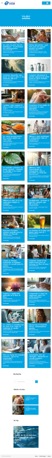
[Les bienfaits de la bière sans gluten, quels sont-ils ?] (39, 222)
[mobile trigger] (2, 3)
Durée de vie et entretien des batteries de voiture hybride (25, 437)
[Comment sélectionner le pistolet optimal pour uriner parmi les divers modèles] (39, 66)
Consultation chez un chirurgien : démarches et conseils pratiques (38, 356)
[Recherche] (44, 3)
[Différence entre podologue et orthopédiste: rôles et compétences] (39, 127)
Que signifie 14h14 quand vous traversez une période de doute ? (31, 409)
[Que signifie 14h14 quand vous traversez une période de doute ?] (18, 410)
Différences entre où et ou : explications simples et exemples (13, 202)
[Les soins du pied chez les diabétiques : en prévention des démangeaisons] (13, 36)
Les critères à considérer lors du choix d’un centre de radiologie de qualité (13, 326)
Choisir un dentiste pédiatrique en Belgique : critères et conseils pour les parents (13, 263)
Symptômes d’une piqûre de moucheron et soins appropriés (39, 107)
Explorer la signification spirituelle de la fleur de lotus (12, 295)
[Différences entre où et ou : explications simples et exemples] (13, 192)
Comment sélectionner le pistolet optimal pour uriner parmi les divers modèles (39, 77)
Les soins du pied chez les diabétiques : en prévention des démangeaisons (13, 46)
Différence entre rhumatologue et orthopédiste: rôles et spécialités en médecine (38, 170)
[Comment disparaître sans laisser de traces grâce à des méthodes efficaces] (13, 66)
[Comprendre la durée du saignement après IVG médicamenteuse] (39, 285)
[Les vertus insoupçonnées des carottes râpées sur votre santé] (13, 127)
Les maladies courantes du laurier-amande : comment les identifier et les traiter (13, 169)
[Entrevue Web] (10, 3)
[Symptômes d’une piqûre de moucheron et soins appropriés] (39, 96)
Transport (19, 432)
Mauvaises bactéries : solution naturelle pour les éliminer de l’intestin (12, 232)
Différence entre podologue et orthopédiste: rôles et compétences (39, 138)
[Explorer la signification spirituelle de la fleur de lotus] (13, 285)
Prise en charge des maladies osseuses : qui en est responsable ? (14, 356)
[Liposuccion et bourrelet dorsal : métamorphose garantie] (39, 316)
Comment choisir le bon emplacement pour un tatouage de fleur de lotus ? (39, 262)
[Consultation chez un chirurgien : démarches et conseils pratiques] (39, 346)
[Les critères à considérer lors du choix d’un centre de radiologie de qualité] (13, 316)
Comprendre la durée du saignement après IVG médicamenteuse (38, 295)
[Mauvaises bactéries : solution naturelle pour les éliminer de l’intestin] (13, 222)
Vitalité (28, 396)
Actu (28, 407)
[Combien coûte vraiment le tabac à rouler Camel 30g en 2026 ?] (13, 96)
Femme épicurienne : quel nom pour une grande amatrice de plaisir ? (38, 46)
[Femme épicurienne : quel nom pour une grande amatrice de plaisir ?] (39, 36)
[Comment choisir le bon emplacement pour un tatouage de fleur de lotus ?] (39, 252)
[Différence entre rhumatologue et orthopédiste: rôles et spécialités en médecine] (39, 159)
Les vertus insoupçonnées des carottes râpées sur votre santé (12, 138)
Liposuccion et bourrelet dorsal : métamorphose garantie (38, 326)
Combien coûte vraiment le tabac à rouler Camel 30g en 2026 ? (13, 107)
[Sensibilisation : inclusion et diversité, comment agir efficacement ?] (39, 192)
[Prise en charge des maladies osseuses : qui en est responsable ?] (13, 346)
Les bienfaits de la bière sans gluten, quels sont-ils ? (39, 231)
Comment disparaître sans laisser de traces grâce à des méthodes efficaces (13, 77)
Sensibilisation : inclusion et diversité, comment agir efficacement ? (39, 202)
